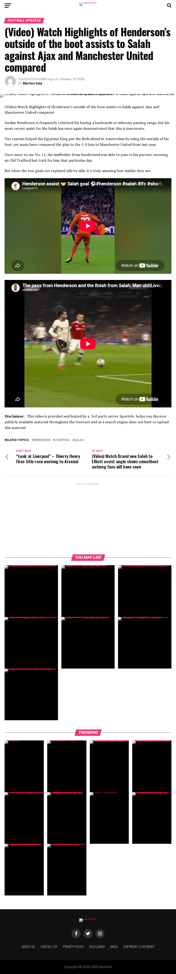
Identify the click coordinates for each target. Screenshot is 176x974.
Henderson (41, 440)
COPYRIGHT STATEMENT (138, 946)
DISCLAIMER (97, 946)
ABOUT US (28, 946)
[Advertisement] (88, 518)
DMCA (114, 946)
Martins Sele (32, 83)
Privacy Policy (73, 946)
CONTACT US (49, 946)
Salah (79, 440)
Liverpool (62, 440)
